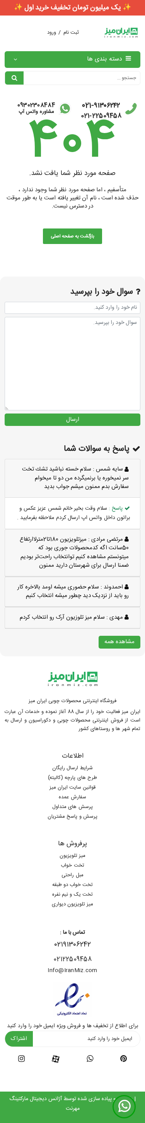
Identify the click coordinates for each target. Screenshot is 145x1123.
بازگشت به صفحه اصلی (73, 236)
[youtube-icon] (90, 1060)
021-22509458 (101, 116)
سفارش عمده (72, 797)
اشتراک (19, 1038)
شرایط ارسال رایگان (72, 768)
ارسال (72, 419)
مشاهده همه (119, 642)
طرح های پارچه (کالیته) (72, 777)
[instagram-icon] (21, 1060)
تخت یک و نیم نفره (72, 894)
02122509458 (72, 959)
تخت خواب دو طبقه (72, 885)
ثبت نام (71, 32)
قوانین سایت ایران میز (72, 787)
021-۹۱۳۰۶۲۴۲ (101, 105)
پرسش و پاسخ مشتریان (72, 816)
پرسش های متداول (72, 807)
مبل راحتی (72, 875)
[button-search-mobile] (14, 78)
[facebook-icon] (56, 1059)
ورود (51, 32)
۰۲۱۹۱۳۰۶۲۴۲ (73, 945)
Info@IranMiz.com (72, 970)
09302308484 (36, 105)
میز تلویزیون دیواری (73, 904)
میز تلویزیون (72, 855)
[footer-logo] (73, 678)
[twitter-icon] (123, 1060)
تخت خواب (72, 865)
